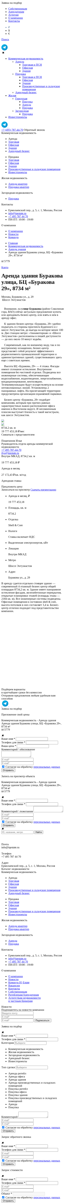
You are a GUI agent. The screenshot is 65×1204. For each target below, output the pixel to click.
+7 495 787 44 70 (18, 216)
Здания (26, 70)
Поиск (5, 39)
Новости (13, 234)
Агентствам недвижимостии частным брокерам (24, 999)
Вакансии (14, 985)
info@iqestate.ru (17, 213)
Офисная (27, 67)
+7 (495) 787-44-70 (12, 129)
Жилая (12, 95)
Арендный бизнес (26, 92)
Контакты (14, 20)
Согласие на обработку (33, 766)
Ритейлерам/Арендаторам (23, 994)
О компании (15, 17)
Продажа (20, 74)
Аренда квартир (17, 183)
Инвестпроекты (17, 117)
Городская (21, 98)
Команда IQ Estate (18, 982)
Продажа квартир (18, 187)
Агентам (13, 14)
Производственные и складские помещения (34, 169)
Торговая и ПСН (32, 64)
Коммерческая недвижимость (25, 58)
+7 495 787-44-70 (11, 450)
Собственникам (17, 8)
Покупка (27, 101)
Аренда (19, 61)
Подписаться (43, 1020)
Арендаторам (16, 11)
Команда (13, 237)
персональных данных (46, 766)
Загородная (22, 110)
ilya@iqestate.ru (10, 453)
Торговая (13, 141)
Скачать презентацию (43, 489)
